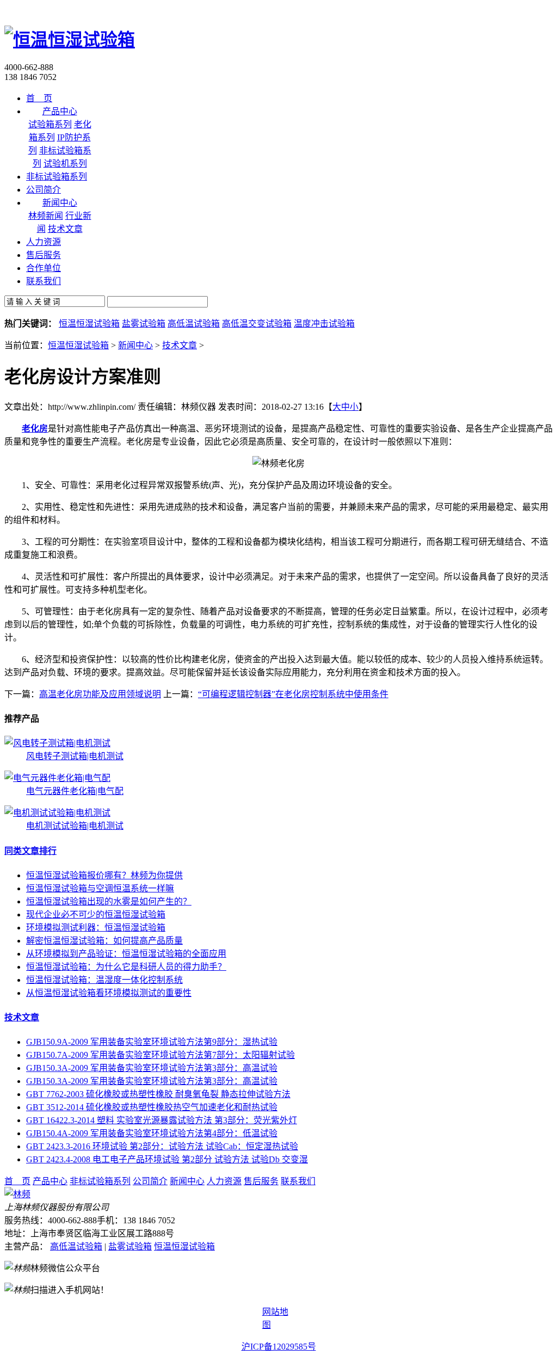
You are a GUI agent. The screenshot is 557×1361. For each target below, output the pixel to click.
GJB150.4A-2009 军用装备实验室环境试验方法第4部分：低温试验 (151, 1133)
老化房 (35, 428)
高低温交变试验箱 (257, 323)
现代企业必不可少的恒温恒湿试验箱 (95, 914)
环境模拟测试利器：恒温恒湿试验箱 (95, 927)
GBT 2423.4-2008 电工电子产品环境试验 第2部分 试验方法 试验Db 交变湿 (167, 1159)
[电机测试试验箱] (57, 812)
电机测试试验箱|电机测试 (74, 825)
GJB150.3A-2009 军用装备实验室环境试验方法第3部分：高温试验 (151, 1068)
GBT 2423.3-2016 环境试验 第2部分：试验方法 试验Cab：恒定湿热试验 (162, 1146)
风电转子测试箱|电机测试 (74, 756)
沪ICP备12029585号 (279, 1346)
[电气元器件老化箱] (57, 778)
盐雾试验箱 (143, 323)
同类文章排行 (30, 850)
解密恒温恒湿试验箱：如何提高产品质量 (104, 940)
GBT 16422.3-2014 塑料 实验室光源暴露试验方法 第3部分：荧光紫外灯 (161, 1120)
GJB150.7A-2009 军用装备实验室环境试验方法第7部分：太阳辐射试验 (160, 1055)
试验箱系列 (50, 124)
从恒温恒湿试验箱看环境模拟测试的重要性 (108, 992)
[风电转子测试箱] (57, 743)
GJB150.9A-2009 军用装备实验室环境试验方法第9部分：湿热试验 (151, 1041)
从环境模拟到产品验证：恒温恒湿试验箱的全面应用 (126, 953)
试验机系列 (65, 163)
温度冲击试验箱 (324, 323)
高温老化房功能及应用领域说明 (100, 694)
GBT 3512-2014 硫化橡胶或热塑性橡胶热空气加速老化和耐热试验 (151, 1107)
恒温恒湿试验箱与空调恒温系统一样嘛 (100, 888)
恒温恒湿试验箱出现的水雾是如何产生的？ (108, 901)
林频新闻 (45, 215)
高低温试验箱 (194, 323)
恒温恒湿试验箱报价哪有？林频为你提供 (104, 875)
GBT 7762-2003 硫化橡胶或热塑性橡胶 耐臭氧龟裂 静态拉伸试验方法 (158, 1094)
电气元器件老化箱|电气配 (74, 791)
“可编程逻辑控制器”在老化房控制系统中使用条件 (293, 694)
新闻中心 (135, 345)
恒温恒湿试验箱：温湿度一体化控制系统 (104, 979)
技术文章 (65, 228)
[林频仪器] (17, 1194)
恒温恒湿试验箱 (89, 323)
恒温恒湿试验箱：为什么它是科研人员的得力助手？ (126, 966)
